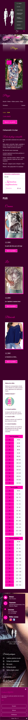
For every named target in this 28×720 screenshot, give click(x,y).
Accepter (14, 706)
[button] (25, 689)
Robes (9, 101)
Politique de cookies (11, 667)
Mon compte (9, 664)
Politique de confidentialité (12, 661)
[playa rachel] (14, 74)
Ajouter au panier (10, 122)
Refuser (14, 710)
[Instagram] (10, 620)
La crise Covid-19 (8, 681)
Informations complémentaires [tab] (12, 174)
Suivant (23, 105)
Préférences (14, 714)
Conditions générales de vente (13, 658)
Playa (14, 48)
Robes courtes (15, 101)
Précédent (5, 105)
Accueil (4, 101)
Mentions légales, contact (12, 670)
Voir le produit (11, 251)
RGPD (3, 700)
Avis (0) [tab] (6, 177)
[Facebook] (14, 620)
